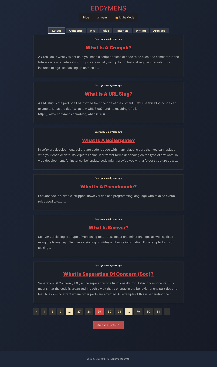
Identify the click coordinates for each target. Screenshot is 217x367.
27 (79, 311)
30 (109, 311)
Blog (86, 17)
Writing (141, 30)
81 (158, 311)
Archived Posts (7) (108, 325)
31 (119, 311)
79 (138, 311)
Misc (106, 30)
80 (148, 311)
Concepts (76, 30)
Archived (159, 30)
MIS (92, 30)
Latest (57, 30)
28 (89, 311)
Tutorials (122, 30)
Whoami (102, 17)
